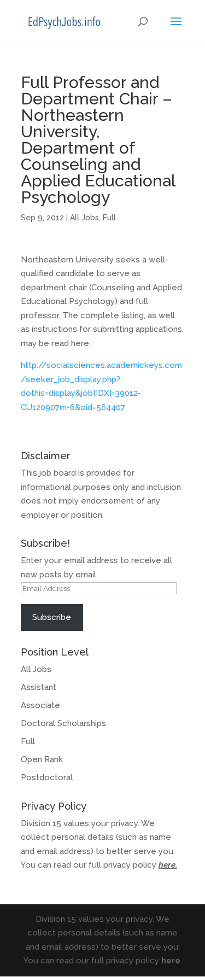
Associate (40, 705)
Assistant (38, 687)
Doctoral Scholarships (63, 723)
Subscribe (51, 617)
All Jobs (84, 217)
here (167, 865)
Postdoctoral (47, 777)
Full (109, 217)
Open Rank (42, 759)
